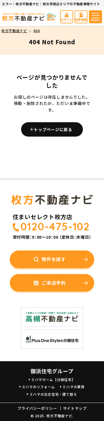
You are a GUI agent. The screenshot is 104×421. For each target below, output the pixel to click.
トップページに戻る (53, 129)
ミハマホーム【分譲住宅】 (53, 379)
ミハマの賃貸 (73, 386)
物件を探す (54, 259)
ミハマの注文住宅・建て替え (53, 394)
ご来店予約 (54, 282)
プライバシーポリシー (37, 408)
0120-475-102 (55, 226)
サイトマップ (75, 408)
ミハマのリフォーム (38, 386)
